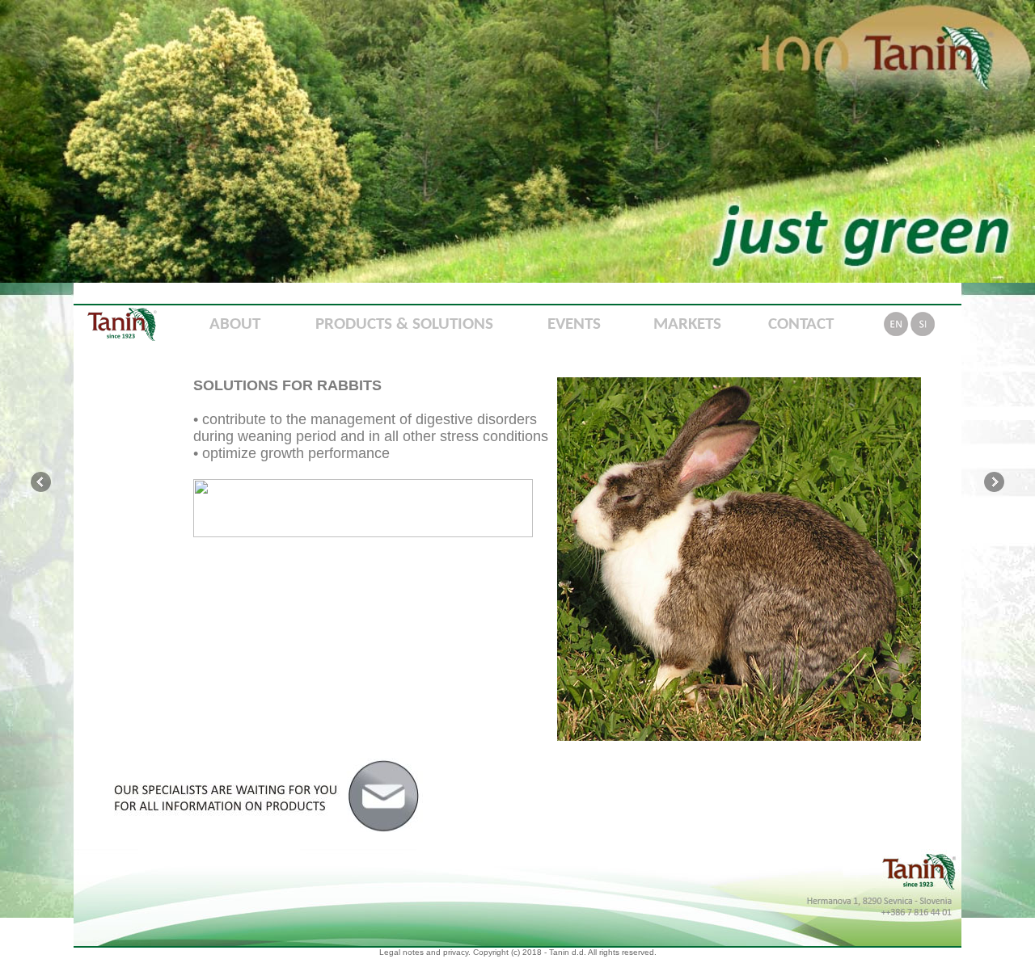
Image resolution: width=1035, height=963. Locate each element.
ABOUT (234, 324)
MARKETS (687, 324)
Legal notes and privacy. (425, 952)
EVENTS (574, 324)
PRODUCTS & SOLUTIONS (404, 324)
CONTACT (801, 324)
